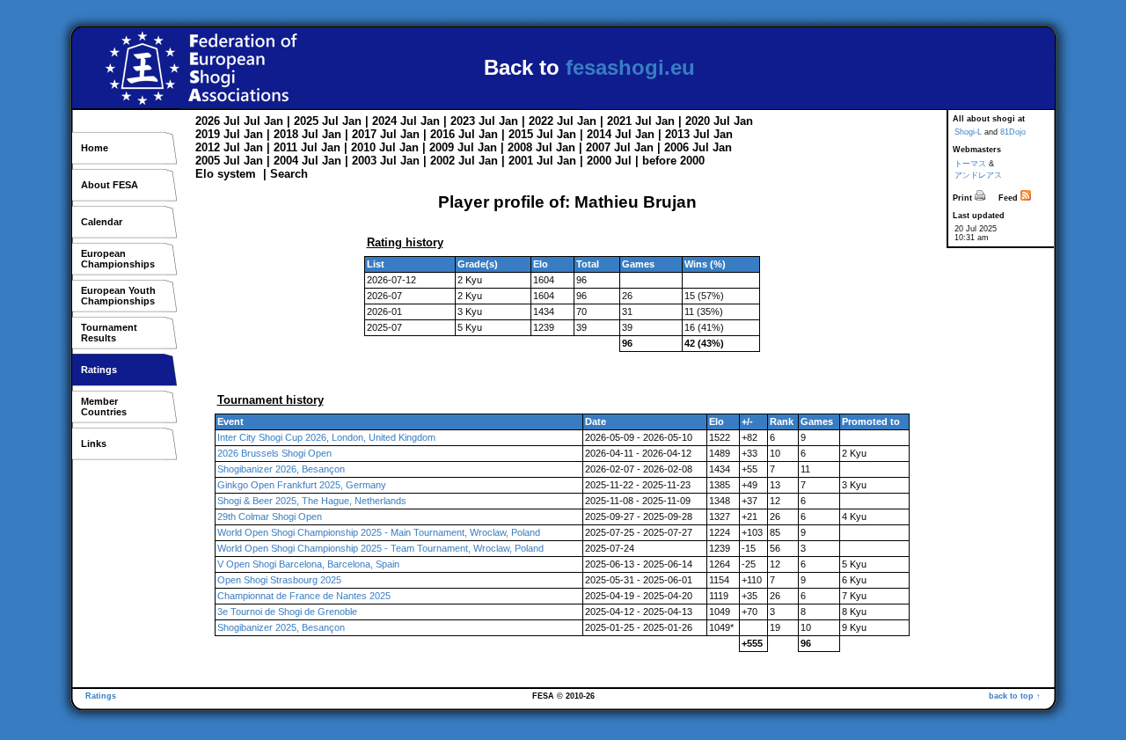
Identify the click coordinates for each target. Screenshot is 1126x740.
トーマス (970, 163)
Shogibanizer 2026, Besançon (281, 469)
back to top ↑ (1015, 696)
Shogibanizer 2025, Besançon (281, 627)
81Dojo (1013, 132)
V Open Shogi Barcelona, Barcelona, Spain (308, 564)
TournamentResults (109, 332)
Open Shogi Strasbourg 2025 (279, 580)
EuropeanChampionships (118, 258)
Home (94, 148)
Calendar (101, 221)
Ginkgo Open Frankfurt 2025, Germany (301, 485)
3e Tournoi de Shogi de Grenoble (287, 611)
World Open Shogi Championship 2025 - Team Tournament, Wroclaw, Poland (380, 548)
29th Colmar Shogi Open (269, 516)
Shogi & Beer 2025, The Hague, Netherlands (311, 500)
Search (289, 173)
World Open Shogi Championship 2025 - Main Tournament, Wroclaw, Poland (378, 532)
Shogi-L (968, 132)
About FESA (109, 185)
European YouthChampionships (118, 295)
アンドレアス (978, 175)
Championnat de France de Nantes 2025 (304, 595)
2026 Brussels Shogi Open (274, 453)
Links (93, 443)
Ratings (99, 369)
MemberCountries (104, 406)
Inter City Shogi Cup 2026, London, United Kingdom (326, 437)
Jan (273, 121)
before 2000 (673, 160)
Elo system (225, 173)
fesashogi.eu (630, 67)
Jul (231, 121)
